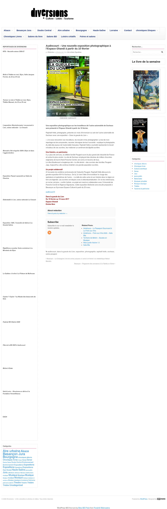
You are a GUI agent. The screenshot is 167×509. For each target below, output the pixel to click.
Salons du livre (35, 36)
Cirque (20, 460)
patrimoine (6, 483)
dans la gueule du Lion (66, 251)
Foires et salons (87, 36)
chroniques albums (140, 164)
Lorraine (114, 30)
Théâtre (136, 186)
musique (5, 475)
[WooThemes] (161, 499)
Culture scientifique (140, 169)
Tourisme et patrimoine (141, 189)
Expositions (78, 52)
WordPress (143, 499)
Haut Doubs (7, 470)
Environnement (27, 462)
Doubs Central (44, 30)
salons (11, 483)
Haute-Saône (99, 30)
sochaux (110, 251)
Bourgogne (81, 30)
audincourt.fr (50, 192)
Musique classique (140, 184)
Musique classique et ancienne (18, 480)
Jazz (135, 174)
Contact (128, 30)
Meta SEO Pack (84, 508)
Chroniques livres (140, 166)
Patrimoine (31, 480)
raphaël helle (102, 251)
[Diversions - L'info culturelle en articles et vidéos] (58, 21)
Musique (13, 475)
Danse (136, 171)
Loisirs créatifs (68, 36)
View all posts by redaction (57, 213)
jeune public (138, 176)
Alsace (7, 30)
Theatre (17, 482)
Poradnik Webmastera (102, 508)
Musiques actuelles (140, 181)
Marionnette (138, 179)
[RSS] (49, 232)
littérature (23, 472)
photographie (90, 251)
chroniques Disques (146, 30)
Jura (5, 472)
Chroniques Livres (13, 36)
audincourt (52, 251)
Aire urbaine (64, 30)
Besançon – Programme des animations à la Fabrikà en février (94, 264)
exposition (80, 251)
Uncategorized (16, 484)
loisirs (28, 472)
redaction (51, 52)
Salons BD (52, 36)
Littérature (11, 472)
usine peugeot (51, 254)
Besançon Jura (24, 30)
